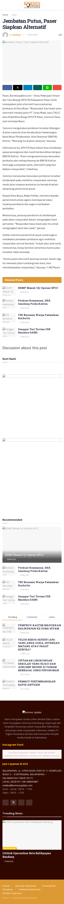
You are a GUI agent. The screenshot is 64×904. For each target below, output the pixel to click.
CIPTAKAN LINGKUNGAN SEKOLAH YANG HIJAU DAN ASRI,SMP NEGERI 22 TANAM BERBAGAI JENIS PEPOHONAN (38, 665)
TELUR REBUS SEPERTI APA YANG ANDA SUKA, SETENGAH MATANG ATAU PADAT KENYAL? (39, 644)
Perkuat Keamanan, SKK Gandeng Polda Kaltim (34, 302)
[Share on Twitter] (18, 87)
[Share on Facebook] (7, 87)
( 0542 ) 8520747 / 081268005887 (20, 781)
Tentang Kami (49, 885)
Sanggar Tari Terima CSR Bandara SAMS (34, 331)
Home (5, 14)
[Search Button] (60, 5)
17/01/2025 (32, 34)
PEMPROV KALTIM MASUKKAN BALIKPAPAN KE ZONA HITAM (39, 627)
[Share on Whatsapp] (37, 87)
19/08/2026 (8, 861)
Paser (14, 14)
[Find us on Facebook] (5, 802)
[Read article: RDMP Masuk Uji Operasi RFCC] (9, 291)
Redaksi (16, 34)
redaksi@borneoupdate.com (17, 785)
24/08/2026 (24, 292)
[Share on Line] (47, 87)
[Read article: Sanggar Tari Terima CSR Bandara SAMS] (9, 332)
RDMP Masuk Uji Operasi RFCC (38, 287)
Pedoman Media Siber (30, 889)
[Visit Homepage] (32, 5)
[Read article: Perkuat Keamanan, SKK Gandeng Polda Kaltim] (9, 303)
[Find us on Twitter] (13, 802)
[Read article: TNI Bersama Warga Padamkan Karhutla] (9, 318)
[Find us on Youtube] (29, 802)
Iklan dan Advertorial (25, 885)
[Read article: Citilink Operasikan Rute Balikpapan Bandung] (32, 835)
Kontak (6, 885)
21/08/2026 (24, 322)
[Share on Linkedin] (27, 87)
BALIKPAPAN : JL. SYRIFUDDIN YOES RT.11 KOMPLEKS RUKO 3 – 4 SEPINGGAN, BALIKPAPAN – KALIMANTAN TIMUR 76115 (32, 774)
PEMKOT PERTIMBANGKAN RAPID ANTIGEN (36, 683)
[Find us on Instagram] (21, 802)
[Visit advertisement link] (32, 403)
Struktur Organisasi (12, 893)
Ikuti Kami (9, 359)
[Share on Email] (57, 87)
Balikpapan (9, 848)
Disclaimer (7, 889)
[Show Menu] (3, 5)
